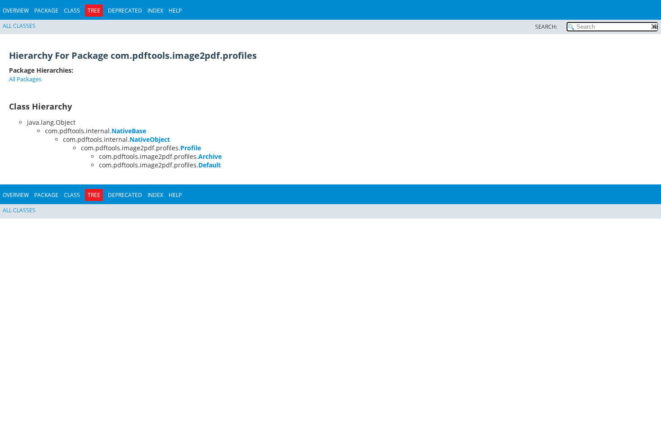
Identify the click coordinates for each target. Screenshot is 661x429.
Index (155, 10)
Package (46, 10)
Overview (16, 10)
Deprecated (125, 10)
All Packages (25, 79)
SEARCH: (546, 27)
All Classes (19, 26)
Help (175, 10)
